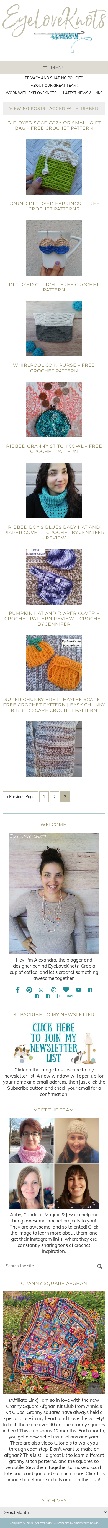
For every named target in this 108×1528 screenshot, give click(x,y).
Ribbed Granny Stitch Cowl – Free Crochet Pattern (54, 449)
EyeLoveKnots (54, 30)
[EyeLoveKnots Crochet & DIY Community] (90, 990)
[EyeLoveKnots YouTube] (78, 990)
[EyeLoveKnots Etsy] (58, 996)
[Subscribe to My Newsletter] (54, 1043)
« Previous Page (20, 796)
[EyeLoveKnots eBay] (70, 996)
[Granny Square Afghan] (54, 1342)
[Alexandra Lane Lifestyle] (48, 996)
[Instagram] (41, 990)
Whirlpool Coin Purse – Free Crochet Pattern (54, 368)
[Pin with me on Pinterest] (29, 990)
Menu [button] (58, 67)
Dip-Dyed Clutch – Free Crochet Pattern (54, 287)
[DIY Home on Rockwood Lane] (37, 996)
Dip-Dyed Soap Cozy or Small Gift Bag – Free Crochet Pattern (54, 125)
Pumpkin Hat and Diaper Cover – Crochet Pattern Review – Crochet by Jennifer (54, 618)
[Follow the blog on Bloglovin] (66, 990)
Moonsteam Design (86, 1523)
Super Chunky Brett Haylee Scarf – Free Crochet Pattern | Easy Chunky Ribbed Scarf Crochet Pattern (54, 705)
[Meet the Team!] (54, 1163)
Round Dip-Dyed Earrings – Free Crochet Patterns (54, 206)
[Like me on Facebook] (18, 990)
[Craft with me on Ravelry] (53, 990)
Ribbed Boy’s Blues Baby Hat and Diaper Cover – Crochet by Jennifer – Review (54, 532)
